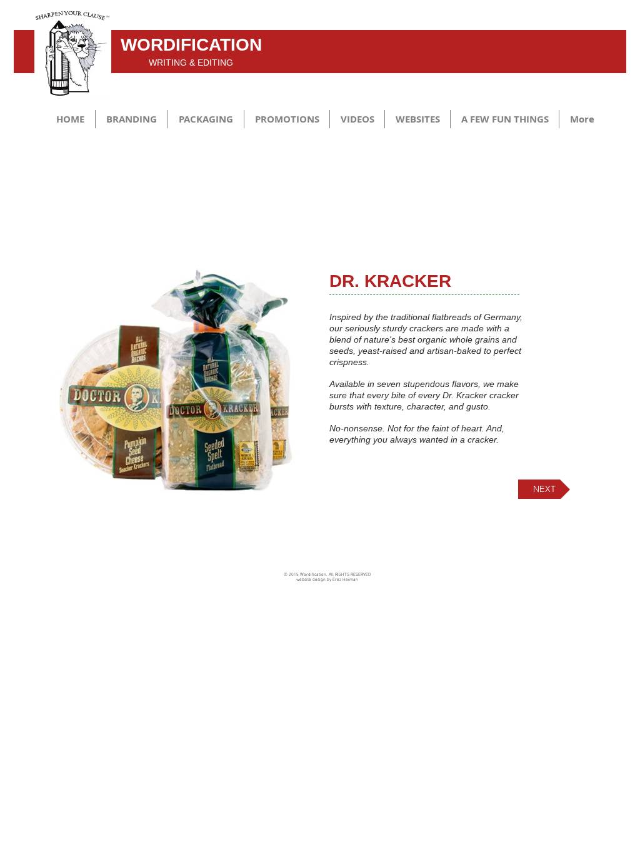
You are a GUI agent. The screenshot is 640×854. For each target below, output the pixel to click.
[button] (132, 119)
